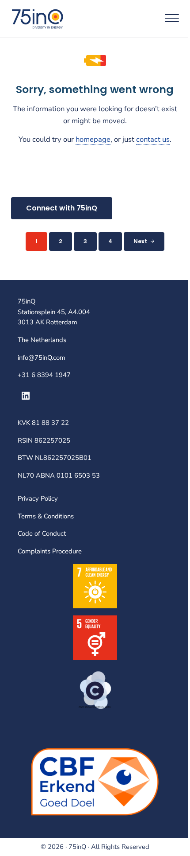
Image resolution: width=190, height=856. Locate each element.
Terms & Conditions (46, 516)
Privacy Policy (38, 498)
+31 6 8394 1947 (44, 374)
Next (140, 241)
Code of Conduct (42, 533)
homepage (93, 139)
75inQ (77, 846)
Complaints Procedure (50, 551)
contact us (153, 139)
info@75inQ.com (41, 357)
